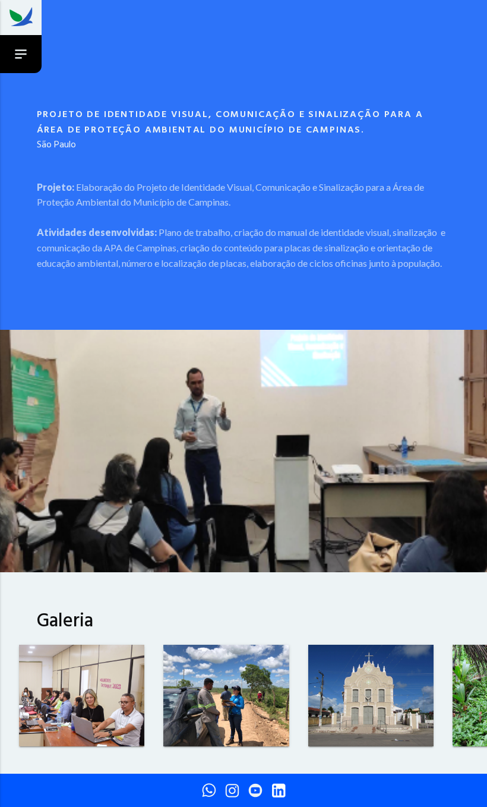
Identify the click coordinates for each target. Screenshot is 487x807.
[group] (81, 698)
